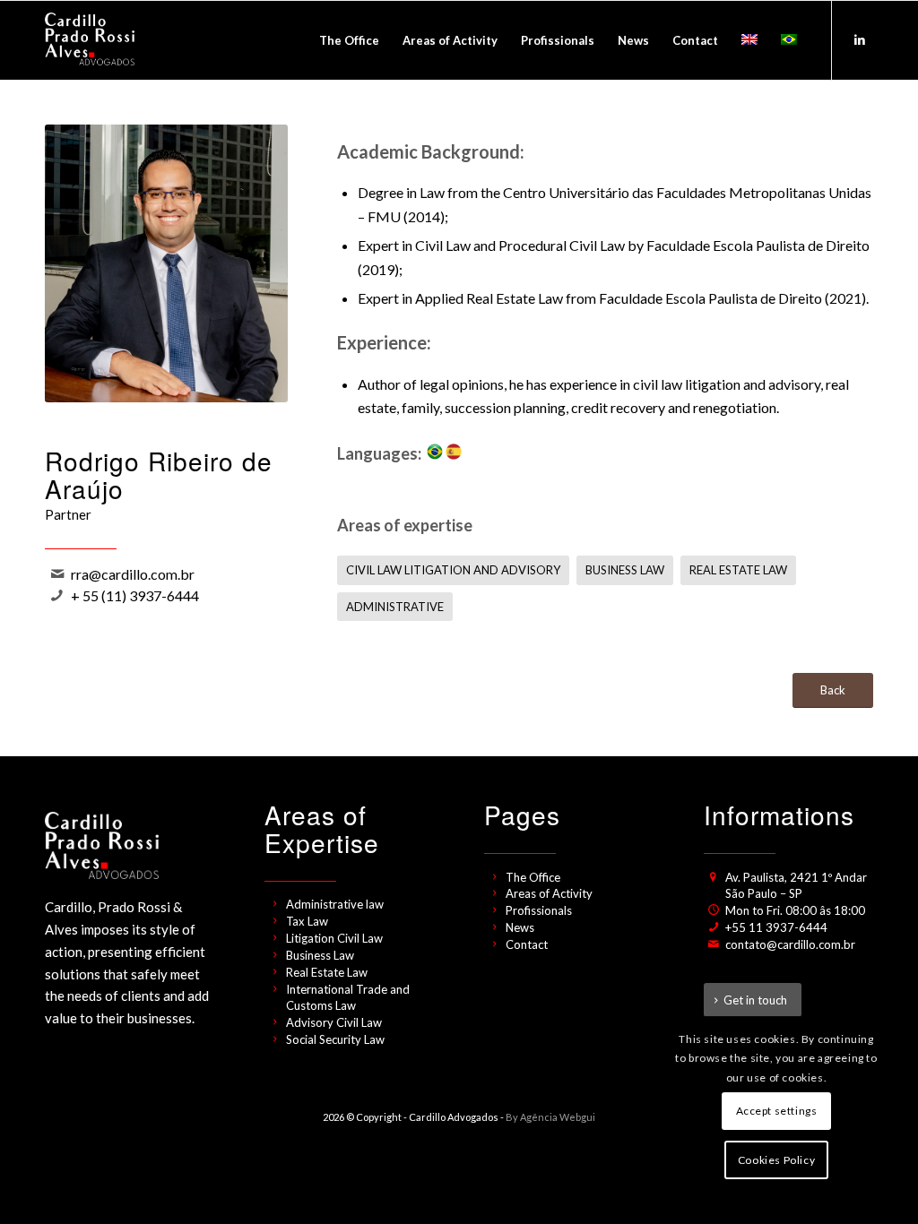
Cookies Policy (776, 1160)
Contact (527, 944)
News (520, 927)
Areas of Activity (549, 893)
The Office (533, 877)
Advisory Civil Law (334, 1022)
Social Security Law (335, 1039)
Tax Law (307, 921)
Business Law (320, 955)
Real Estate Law (327, 972)
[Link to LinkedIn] (859, 39)
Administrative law (335, 904)
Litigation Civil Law (334, 938)
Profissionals (539, 910)
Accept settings (777, 1110)
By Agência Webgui (550, 1117)
